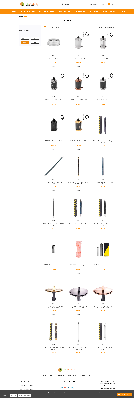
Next (56, 27)
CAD (103, 4)
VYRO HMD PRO (54, 58)
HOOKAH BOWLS (65, 11)
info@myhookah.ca (108, 388)
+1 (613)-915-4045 (110, 386)
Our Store (61, 376)
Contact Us (72, 376)
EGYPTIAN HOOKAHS (46, 11)
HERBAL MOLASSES (109, 11)
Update (25, 42)
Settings (5, 395)
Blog (51, 376)
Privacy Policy (26, 381)
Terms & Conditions (27, 385)
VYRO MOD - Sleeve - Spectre (78, 265)
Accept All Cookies (24, 395)
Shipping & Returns (27, 389)
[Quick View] (62, 34)
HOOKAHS (12, 11)
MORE (123, 11)
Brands (82, 376)
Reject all (13, 395)
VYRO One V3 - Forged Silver (53, 99)
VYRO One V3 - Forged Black (53, 141)
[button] (30, 34)
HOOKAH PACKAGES (28, 11)
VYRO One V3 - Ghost (103, 58)
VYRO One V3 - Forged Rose (78, 99)
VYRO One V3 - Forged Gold (78, 141)
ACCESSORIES (80, 11)
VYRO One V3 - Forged (103, 99)
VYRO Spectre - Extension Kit (103, 265)
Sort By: (101, 27)
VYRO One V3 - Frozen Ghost (78, 58)
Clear (35, 42)
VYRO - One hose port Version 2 (53, 265)
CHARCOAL (94, 11)
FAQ (90, 376)
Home (44, 376)
